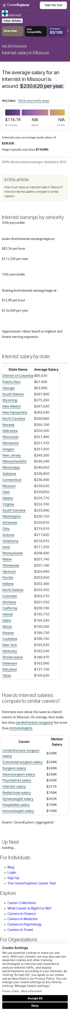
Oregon (8, 449)
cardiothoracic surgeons (34, 722)
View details (12, 21)
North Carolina (13, 418)
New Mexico (11, 406)
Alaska (7, 498)
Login (11, 872)
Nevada (8, 425)
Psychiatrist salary (16, 780)
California (9, 608)
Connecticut (11, 480)
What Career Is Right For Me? (29, 908)
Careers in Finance (21, 914)
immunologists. (21, 728)
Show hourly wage (33, 100)
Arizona (8, 535)
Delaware (9, 663)
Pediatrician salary (16, 793)
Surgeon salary (14, 768)
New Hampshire (14, 412)
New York (9, 645)
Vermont (9, 571)
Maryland (9, 669)
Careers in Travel (20, 930)
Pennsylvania (12, 553)
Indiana (8, 584)
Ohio (6, 529)
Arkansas (9, 522)
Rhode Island (12, 657)
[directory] (35, 188)
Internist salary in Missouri (25, 53)
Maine (7, 559)
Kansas (8, 633)
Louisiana (9, 639)
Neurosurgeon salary (18, 774)
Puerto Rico (11, 382)
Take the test (53, 5)
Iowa (6, 547)
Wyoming (9, 400)
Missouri (9, 486)
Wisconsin (10, 437)
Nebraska (10, 431)
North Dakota (12, 590)
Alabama (9, 474)
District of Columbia (17, 376)
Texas (6, 675)
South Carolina (13, 510)
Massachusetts (14, 461)
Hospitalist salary (16, 805)
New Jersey (11, 455)
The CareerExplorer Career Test (31, 883)
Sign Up (13, 878)
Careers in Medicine (22, 919)
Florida (7, 577)
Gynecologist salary (17, 799)
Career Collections (21, 903)
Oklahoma (10, 541)
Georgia (8, 388)
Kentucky (9, 651)
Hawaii (7, 614)
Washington (11, 516)
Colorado (9, 596)
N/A (35, 122)
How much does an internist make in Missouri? (33, 187)
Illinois (7, 626)
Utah (6, 492)
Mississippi (11, 467)
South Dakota (13, 394)
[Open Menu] (21, 5)
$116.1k (13, 122)
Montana (9, 602)
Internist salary (14, 786)
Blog (10, 867)
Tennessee (10, 565)
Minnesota (10, 443)
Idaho (6, 620)
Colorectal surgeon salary (22, 762)
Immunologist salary (18, 811)
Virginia (8, 504)
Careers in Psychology (24, 924)
